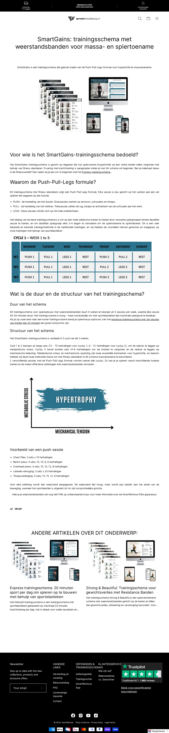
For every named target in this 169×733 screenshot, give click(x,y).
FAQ (55, 687)
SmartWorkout (67, 722)
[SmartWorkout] (84, 18)
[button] (158, 731)
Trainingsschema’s (86, 679)
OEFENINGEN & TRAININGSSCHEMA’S (89, 666)
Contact (57, 701)
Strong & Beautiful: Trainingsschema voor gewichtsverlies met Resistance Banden (121, 590)
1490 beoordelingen (84, 6)
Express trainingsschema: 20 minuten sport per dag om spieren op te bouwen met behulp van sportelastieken (43, 592)
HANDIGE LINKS (59, 666)
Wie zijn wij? (105, 670)
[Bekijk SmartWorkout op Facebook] (73, 715)
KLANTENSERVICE (109, 664)
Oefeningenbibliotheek (88, 674)
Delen (18, 508)
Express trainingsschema (96, 172)
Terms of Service (82, 722)
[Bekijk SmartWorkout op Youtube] (88, 715)
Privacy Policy (97, 722)
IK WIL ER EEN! (84, 500)
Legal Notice (110, 722)
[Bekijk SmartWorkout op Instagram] (80, 715)
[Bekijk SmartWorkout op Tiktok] (95, 715)
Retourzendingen (62, 682)
